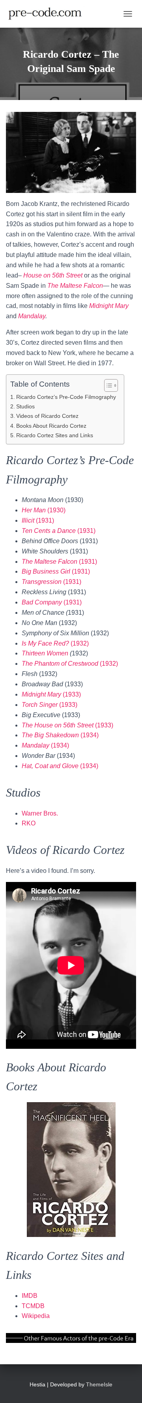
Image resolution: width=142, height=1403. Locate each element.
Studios (25, 406)
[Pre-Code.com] (48, 14)
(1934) (60, 735)
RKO (29, 823)
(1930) (43, 510)
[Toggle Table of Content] (107, 385)
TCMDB (33, 1306)
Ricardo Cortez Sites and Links (54, 435)
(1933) (51, 694)
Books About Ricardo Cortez (51, 426)
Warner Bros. (40, 813)
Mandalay (31, 316)
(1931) (38, 520)
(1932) (55, 643)
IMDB (29, 1295)
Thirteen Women (45, 653)
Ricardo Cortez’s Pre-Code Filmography (66, 397)
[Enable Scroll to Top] (126, 1387)
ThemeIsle (99, 1384)
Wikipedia (36, 1315)
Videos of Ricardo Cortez (47, 416)
